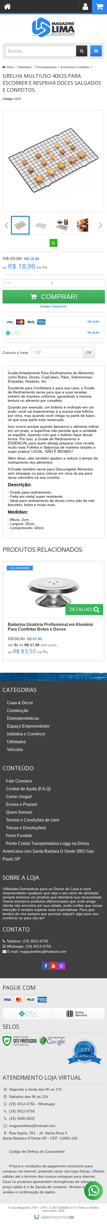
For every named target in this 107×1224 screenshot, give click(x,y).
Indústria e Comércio (26, 734)
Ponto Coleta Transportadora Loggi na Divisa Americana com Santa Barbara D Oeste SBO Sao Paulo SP (48, 851)
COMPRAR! (58, 297)
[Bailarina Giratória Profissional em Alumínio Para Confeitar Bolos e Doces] (53, 611)
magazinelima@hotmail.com (32, 1126)
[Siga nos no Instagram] (61, 966)
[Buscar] (81, 51)
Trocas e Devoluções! (26, 828)
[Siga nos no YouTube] (53, 966)
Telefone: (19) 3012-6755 (26, 941)
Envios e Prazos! (21, 804)
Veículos (15, 749)
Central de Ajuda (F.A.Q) (28, 789)
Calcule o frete (15, 353)
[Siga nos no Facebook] (46, 966)
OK (88, 352)
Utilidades (25, 67)
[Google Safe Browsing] (52, 1040)
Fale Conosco (19, 781)
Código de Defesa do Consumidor (37, 1151)
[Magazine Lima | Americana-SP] (53, 27)
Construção (17, 710)
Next (100, 223)
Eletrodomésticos (23, 718)
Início (10, 67)
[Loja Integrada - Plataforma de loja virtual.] (53, 1217)
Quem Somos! (19, 812)
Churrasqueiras (46, 67)
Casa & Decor (20, 703)
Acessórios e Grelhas (75, 67)
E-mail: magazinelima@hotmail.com (36, 951)
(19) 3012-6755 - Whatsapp (32, 1104)
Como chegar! (19, 796)
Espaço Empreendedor (28, 726)
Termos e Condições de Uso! (32, 820)
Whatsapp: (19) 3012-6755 (28, 946)
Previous (6, 225)
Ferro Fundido (19, 835)
